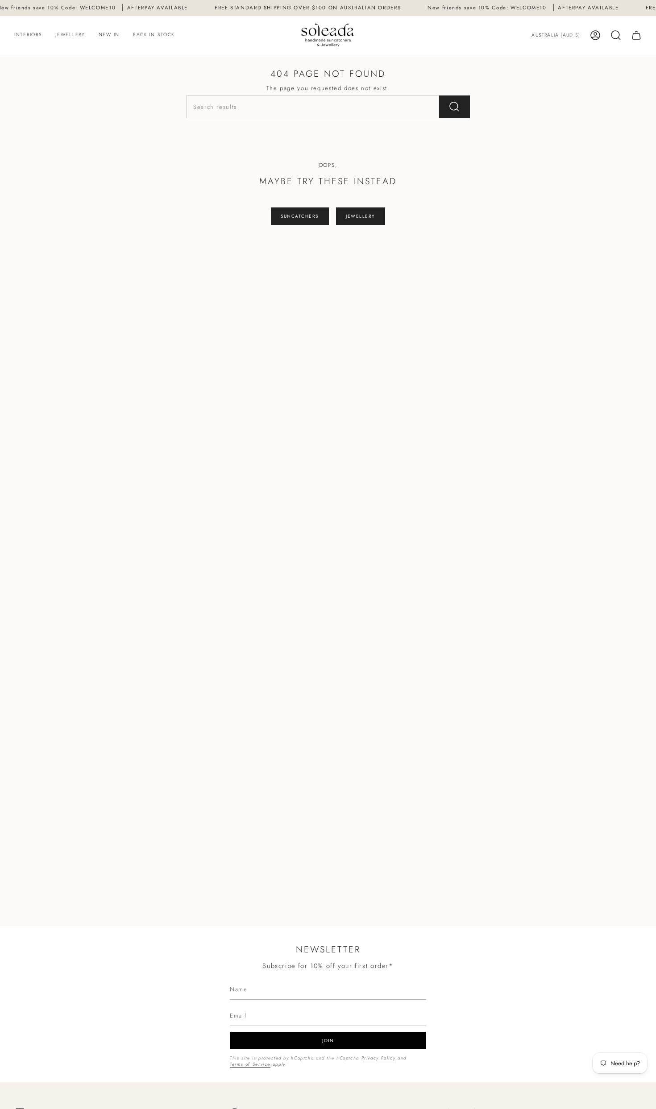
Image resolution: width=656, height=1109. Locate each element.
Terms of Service (250, 1064)
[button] (28, 35)
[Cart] (636, 35)
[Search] (454, 106)
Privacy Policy (378, 1058)
